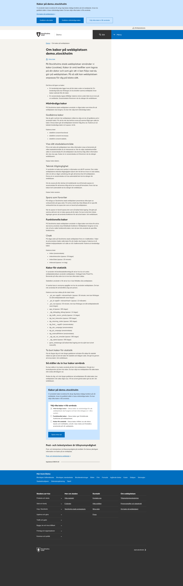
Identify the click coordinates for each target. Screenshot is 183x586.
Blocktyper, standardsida (64, 477)
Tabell (69, 481)
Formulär (105, 477)
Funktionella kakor (70, 417)
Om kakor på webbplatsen (45, 14)
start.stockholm (139, 550)
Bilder (92, 477)
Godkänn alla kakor (46, 20)
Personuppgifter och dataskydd (131, 503)
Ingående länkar (115, 477)
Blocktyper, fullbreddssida (45, 477)
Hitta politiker (97, 503)
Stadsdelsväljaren (43, 481)
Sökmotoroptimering (58, 481)
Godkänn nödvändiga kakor (71, 20)
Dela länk (52, 59)
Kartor (126, 477)
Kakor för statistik (72, 423)
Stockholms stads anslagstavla (75, 509)
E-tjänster (68, 503)
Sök (103, 34)
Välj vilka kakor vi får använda (99, 20)
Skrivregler (141, 477)
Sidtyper (133, 477)
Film (98, 477)
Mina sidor (96, 509)
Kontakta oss (97, 498)
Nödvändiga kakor (72, 410)
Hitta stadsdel (69, 498)
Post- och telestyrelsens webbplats (57, 456)
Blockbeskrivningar (81, 477)
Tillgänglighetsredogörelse (130, 498)
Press (95, 514)
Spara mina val (56, 434)
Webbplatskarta (140, 28)
